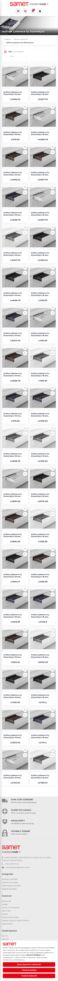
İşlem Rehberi (7, 924)
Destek (5, 914)
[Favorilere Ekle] (25, 67)
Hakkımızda (6, 901)
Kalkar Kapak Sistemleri (11, 885)
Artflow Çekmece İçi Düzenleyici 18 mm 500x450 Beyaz (40, 334)
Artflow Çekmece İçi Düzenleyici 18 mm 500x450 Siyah (40, 294)
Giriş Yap (5, 939)
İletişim (5, 904)
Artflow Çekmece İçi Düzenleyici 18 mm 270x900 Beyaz (13, 495)
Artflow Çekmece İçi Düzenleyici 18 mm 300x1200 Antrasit (40, 616)
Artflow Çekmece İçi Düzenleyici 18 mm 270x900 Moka (13, 535)
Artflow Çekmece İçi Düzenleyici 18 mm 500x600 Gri (40, 455)
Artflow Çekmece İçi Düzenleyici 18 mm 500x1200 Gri (13, 455)
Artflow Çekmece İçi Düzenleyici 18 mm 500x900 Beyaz (40, 214)
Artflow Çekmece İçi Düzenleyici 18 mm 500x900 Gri (13, 254)
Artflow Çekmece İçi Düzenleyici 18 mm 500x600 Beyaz (13, 93)
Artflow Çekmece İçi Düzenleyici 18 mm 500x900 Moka (40, 173)
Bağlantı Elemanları (9, 889)
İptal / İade (6, 911)
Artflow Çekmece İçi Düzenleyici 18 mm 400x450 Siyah (13, 696)
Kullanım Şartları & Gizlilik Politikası (15, 920)
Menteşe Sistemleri (9, 879)
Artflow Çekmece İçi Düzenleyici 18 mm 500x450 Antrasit (13, 415)
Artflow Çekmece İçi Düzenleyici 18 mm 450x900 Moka (13, 736)
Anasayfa (7, 39)
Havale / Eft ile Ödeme (11, 907)
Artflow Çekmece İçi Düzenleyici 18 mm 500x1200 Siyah (13, 294)
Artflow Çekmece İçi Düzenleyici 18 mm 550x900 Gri (40, 776)
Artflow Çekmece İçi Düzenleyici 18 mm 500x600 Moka (13, 173)
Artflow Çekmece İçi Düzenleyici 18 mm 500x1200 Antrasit (13, 214)
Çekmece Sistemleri (21, 39)
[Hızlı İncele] (25, 72)
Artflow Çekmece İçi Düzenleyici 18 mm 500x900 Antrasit (13, 334)
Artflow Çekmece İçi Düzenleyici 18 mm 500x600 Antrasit (40, 415)
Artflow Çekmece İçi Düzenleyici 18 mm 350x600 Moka (13, 656)
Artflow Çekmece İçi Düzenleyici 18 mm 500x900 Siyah (40, 93)
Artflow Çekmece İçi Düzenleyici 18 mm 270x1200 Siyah (40, 495)
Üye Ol (4, 936)
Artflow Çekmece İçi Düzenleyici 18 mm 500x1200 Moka (13, 374)
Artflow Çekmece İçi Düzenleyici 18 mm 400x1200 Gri (40, 656)
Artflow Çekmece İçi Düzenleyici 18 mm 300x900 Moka (40, 575)
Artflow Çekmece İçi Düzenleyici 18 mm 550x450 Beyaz (13, 776)
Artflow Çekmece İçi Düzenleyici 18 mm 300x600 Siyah (13, 575)
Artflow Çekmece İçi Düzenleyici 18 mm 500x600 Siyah (40, 254)
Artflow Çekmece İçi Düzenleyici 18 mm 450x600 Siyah (40, 696)
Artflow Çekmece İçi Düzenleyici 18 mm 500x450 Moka (13, 133)
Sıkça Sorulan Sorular (10, 917)
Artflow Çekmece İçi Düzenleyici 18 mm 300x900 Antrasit (13, 616)
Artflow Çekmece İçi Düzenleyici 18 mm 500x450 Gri (40, 374)
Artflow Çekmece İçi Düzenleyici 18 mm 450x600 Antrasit (40, 736)
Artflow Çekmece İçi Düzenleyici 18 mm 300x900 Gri (40, 535)
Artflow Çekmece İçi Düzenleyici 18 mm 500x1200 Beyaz (40, 133)
